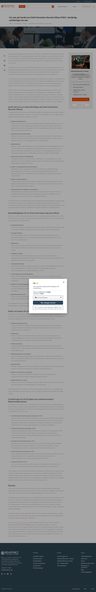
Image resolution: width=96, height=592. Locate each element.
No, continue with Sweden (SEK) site (48, 307)
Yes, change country (48, 302)
